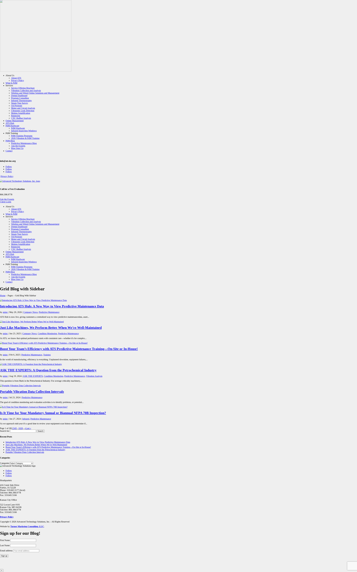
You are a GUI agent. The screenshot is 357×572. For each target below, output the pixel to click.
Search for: (5, 431)
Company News (30, 312)
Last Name (5, 545)
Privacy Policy (17, 80)
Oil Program (16, 105)
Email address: (6, 550)
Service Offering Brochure (23, 88)
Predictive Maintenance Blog (24, 143)
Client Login (5, 202)
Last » (28, 428)
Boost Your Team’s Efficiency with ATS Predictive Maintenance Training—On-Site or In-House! (69, 349)
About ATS (16, 78)
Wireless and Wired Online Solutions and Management (35, 93)
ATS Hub (10, 123)
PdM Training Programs (21, 136)
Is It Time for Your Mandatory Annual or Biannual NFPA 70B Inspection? (53, 413)
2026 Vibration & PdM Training (25, 138)
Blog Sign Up (17, 148)
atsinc (5, 312)
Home (2, 295)
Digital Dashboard (19, 95)
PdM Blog (10, 141)
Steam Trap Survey (19, 103)
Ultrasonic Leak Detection (22, 110)
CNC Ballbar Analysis (21, 118)
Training (47, 355)
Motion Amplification (20, 113)
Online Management (15, 120)
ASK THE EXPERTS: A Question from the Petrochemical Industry (48, 370)
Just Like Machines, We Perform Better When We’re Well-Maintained (51, 327)
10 (19, 428)
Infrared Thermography (21, 100)
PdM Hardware (12, 126)
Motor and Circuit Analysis (23, 108)
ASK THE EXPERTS (33, 376)
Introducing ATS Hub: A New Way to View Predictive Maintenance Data (52, 306)
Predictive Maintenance (49, 312)
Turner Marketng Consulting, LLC (27, 526)
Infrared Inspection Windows (24, 131)
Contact (9, 151)
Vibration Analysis (94, 376)
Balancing (15, 115)
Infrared (25, 419)
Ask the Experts (18, 146)
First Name (5, 540)
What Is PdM (11, 83)
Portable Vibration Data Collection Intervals (32, 391)
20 (22, 428)
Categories (4, 463)
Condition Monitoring (47, 333)
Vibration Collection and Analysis (26, 90)
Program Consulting (20, 98)
